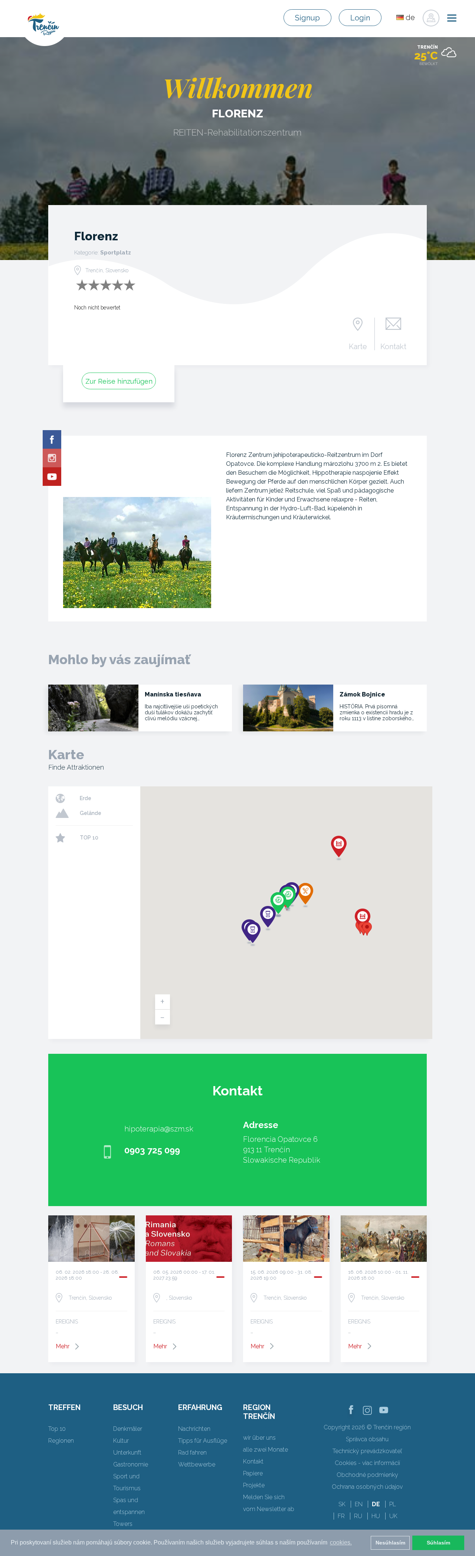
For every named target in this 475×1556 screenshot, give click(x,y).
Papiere (253, 1473)
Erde (85, 798)
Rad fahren (192, 1452)
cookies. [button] (341, 1542)
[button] (367, 929)
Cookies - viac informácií (367, 1462)
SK (341, 1504)
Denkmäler (127, 1428)
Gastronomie (130, 1464)
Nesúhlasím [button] (390, 1543)
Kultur (121, 1440)
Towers (122, 1523)
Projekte (254, 1485)
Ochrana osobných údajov (367, 1486)
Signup (307, 17)
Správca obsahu (367, 1439)
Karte (358, 346)
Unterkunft (127, 1452)
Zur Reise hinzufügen (119, 381)
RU (358, 1516)
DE (376, 1504)
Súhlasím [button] (438, 1543)
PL (392, 1504)
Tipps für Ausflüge (202, 1440)
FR (341, 1516)
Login (360, 17)
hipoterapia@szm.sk (158, 1128)
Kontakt (393, 346)
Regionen (61, 1440)
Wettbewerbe (196, 1464)
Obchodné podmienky (367, 1474)
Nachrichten (194, 1428)
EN (359, 1504)
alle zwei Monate (265, 1449)
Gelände (90, 813)
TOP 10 (89, 838)
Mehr (62, 1346)
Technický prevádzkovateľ (367, 1451)
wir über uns (259, 1437)
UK (393, 1516)
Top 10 (57, 1428)
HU (375, 1516)
